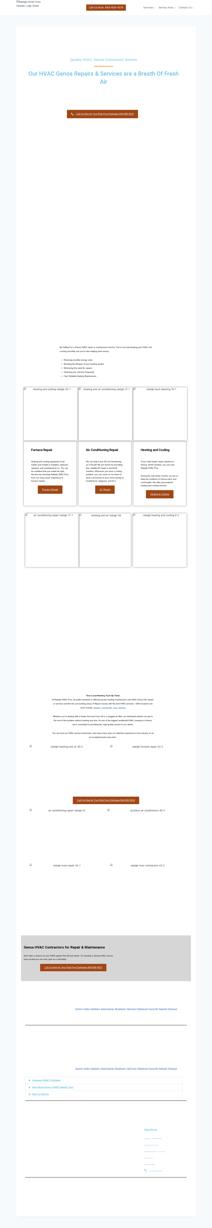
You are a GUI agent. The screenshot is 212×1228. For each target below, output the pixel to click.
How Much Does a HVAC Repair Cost (52, 1087)
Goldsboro (95, 1009)
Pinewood (172, 1009)
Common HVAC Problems (46, 1080)
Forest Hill (153, 1009)
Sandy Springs (107, 1009)
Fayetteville (107, 708)
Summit (79, 1009)
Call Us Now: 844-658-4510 (106, 7)
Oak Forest (132, 1009)
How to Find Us (40, 1094)
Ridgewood (143, 1009)
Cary (115, 708)
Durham (122, 708)
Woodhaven (120, 1009)
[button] (103, 1080)
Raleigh (96, 708)
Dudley (87, 1009)
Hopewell (163, 1009)
